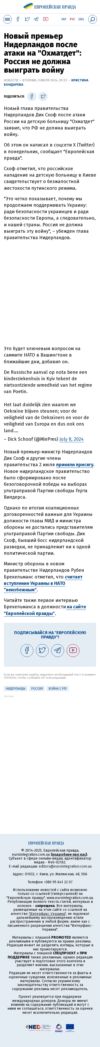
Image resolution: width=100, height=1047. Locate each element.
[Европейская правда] (50, 5)
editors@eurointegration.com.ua (65, 866)
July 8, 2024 (71, 439)
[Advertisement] (50, 293)
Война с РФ (58, 688)
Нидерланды (15, 688)
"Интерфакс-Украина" (47, 914)
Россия (37, 688)
